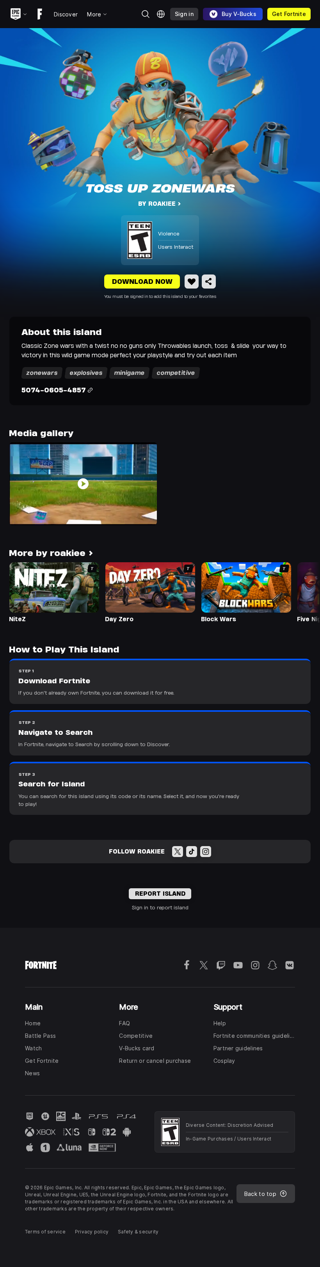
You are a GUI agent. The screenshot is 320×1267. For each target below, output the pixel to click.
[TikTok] (191, 851)
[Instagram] (205, 851)
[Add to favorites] (192, 281)
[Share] (209, 281)
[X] (177, 851)
